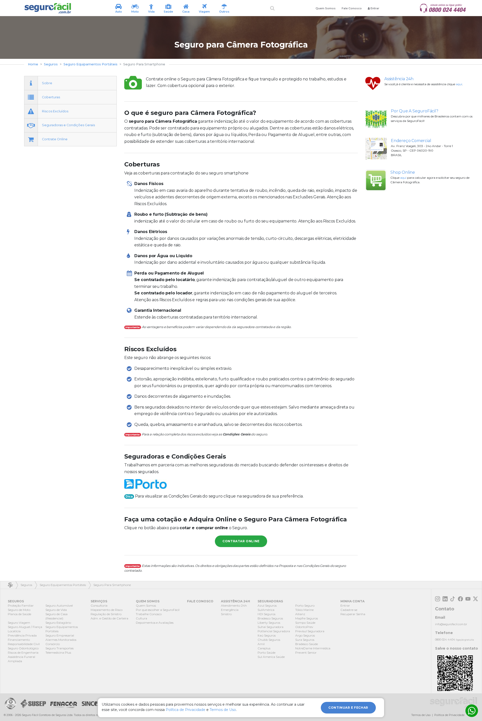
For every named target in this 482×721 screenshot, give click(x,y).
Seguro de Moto (19, 610)
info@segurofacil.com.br (451, 624)
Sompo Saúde (305, 622)
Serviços (99, 601)
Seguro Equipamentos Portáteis (90, 64)
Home (33, 64)
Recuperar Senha (352, 614)
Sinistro (226, 614)
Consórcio (52, 644)
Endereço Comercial (411, 140)
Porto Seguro (305, 605)
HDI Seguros (266, 614)
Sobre (47, 83)
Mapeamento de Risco (107, 610)
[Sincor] (91, 703)
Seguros (51, 64)
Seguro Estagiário (58, 622)
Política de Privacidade (449, 715)
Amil (261, 644)
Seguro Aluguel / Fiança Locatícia (25, 629)
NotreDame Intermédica (312, 648)
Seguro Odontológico (23, 648)
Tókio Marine (304, 610)
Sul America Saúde (271, 657)
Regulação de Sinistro (106, 614)
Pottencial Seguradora (274, 631)
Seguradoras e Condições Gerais (68, 125)
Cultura (141, 618)
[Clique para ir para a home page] (453, 702)
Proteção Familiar (21, 605)
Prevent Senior (306, 652)
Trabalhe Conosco (149, 614)
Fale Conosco (352, 8)
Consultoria (99, 605)
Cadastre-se (348, 610)
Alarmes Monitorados (60, 640)
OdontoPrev (304, 627)
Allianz (300, 614)
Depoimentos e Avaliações (154, 622)
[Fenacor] (63, 703)
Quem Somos (326, 8)
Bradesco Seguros (270, 618)
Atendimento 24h (234, 605)
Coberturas (51, 97)
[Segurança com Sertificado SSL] (11, 703)
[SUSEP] (32, 703)
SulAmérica (266, 610)
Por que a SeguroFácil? (414, 111)
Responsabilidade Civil (24, 644)
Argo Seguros (305, 635)
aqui (459, 84)
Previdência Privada (22, 635)
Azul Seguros (267, 605)
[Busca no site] (272, 8)
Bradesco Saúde (306, 644)
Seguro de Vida (56, 610)
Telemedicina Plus (58, 652)
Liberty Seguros (269, 622)
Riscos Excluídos (55, 111)
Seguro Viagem (19, 622)
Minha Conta (352, 601)
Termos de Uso (421, 715)
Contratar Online (241, 541)
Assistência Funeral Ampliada (21, 659)
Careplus (264, 648)
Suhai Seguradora (270, 627)
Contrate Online (55, 139)
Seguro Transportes (59, 648)
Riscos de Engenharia (23, 652)
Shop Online (402, 172)
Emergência (229, 610)
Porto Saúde (266, 652)
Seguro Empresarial (59, 635)
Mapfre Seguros (306, 618)
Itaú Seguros (267, 635)
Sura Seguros (304, 640)
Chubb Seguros (269, 640)
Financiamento (19, 640)
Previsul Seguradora (309, 631)
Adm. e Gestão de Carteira (109, 618)
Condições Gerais (237, 434)
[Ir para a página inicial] (47, 8)
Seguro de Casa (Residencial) (56, 616)
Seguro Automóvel (59, 605)
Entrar (345, 605)
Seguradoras (270, 601)
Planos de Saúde (19, 614)
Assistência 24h (398, 78)
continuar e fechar (348, 707)
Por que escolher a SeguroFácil (157, 610)
